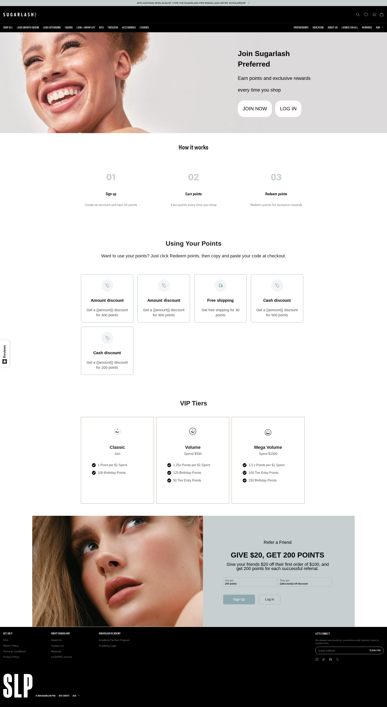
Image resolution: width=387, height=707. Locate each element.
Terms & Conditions (14, 651)
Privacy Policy (11, 657)
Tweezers (113, 27)
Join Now (255, 108)
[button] (381, 14)
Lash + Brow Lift (86, 27)
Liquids (69, 27)
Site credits (64, 695)
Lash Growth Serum (28, 27)
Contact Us (57, 645)
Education (318, 27)
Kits (101, 27)
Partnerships (301, 27)
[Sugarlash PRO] (19, 14)
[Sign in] (374, 15)
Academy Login (108, 645)
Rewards (367, 27)
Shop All (8, 27)
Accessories (128, 27)
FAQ (5, 640)
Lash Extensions (52, 27)
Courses (144, 27)
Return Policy (10, 645)
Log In (288, 108)
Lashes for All (350, 27)
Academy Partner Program (114, 640)
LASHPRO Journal (61, 657)
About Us (333, 27)
